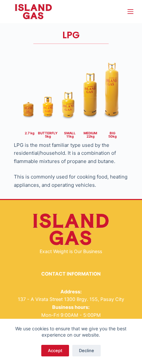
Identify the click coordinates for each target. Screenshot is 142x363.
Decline (86, 350)
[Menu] (130, 12)
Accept (55, 350)
